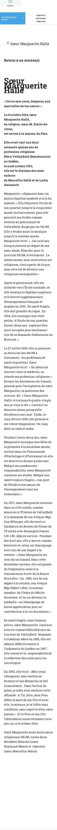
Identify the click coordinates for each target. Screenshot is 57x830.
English (41, 21)
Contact (41, 15)
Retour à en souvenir (22, 60)
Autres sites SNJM (9, 18)
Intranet (41, 18)
